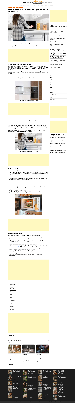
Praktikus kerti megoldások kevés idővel (32, 377)
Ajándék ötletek (51, 5)
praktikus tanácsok (53, 61)
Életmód (11, 287)
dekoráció (52, 49)
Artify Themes (61, 401)
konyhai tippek (52, 56)
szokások (56, 64)
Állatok (11, 285)
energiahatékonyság (53, 50)
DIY (55, 49)
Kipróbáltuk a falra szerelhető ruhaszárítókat (16, 387)
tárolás (62, 67)
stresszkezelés (60, 63)
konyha (51, 54)
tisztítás (55, 67)
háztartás (57, 53)
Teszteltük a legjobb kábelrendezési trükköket (46, 394)
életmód (59, 68)
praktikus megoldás (53, 60)
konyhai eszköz (56, 54)
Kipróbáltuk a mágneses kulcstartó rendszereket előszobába (47, 388)
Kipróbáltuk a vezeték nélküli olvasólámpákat (57, 137)
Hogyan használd (44, 5)
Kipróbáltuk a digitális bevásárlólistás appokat (58, 41)
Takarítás (11, 301)
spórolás (55, 63)
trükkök (58, 67)
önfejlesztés (64, 68)
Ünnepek (11, 303)
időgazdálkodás (63, 53)
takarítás (60, 64)
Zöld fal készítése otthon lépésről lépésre (32, 389)
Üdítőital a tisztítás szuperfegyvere (41, 355)
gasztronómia (55, 52)
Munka (11, 297)
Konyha (31, 5)
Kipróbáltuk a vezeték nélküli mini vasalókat (16, 371)
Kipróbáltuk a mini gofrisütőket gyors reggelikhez (58, 26)
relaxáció (51, 63)
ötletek (51, 70)
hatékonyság (61, 52)
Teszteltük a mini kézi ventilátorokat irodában (57, 34)
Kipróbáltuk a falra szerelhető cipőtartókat (47, 371)
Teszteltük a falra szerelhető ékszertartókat (57, 42)
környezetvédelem (53, 57)
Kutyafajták (12, 306)
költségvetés (63, 56)
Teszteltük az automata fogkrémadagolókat (47, 382)
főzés (51, 52)
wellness (55, 68)
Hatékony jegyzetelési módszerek (55, 29)
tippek (51, 67)
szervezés (52, 64)
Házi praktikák (23, 5)
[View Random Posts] (8, 2)
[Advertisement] (28, 55)
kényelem (58, 56)
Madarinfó (11, 310)
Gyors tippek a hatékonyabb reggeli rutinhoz (16, 394)
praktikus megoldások (62, 60)
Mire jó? (38, 5)
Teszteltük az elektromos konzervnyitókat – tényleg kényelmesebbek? (57, 32)
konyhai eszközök (63, 54)
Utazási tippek (52, 99)
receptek (63, 61)
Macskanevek (12, 307)
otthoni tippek (56, 59)
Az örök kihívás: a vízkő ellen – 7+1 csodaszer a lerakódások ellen (28, 355)
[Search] (10, 2)
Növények (51, 92)
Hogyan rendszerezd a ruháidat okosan (16, 382)
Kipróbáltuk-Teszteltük (54, 84)
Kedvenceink (12, 309)
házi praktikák (52, 53)
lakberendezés (60, 57)
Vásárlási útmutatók (53, 101)
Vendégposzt (52, 102)
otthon (51, 59)
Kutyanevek (12, 304)
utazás (51, 68)
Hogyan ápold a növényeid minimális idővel (31, 371)
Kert (35, 5)
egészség (58, 49)
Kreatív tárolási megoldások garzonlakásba (45, 376)
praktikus (61, 59)
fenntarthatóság (61, 50)
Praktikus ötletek (37, 1)
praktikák (59, 61)
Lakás (28, 5)
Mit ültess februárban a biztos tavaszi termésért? (32, 383)
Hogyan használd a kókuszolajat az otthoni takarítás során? (14, 355)
